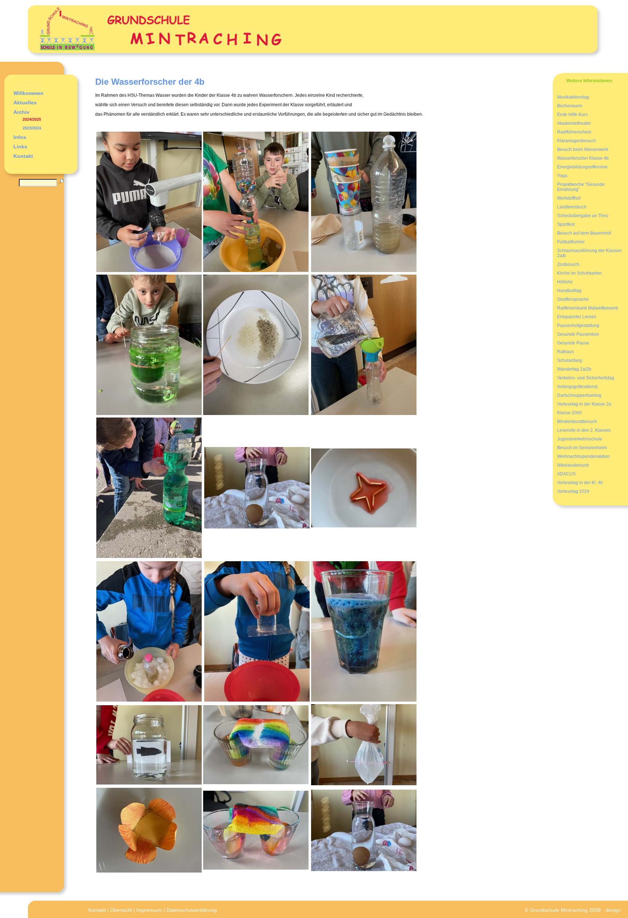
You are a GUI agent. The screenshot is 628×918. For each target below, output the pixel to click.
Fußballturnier (571, 241)
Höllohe (565, 281)
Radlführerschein (574, 132)
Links (20, 146)
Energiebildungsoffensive (582, 166)
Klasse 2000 (569, 412)
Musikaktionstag (573, 97)
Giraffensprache (573, 299)
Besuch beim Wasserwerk (582, 149)
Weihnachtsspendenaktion (583, 456)
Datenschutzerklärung (191, 910)
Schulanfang (569, 360)
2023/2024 (32, 128)
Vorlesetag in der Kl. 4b (580, 482)
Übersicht (121, 910)
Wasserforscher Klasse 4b (583, 158)
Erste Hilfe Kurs (572, 114)
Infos (19, 137)
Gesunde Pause (573, 343)
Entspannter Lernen (576, 316)
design (613, 910)
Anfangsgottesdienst (577, 386)
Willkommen (28, 93)
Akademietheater (574, 123)
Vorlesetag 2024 (573, 491)
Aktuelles (25, 102)
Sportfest (566, 224)
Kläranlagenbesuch (576, 140)
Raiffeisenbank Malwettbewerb (587, 308)
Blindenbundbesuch (577, 421)
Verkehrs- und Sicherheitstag (585, 377)
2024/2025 (32, 119)
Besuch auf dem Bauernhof (584, 233)
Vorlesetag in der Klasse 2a (584, 404)
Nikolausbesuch (573, 465)
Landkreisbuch (572, 206)
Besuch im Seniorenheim (582, 447)
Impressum (149, 910)
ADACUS (566, 473)
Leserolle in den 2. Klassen (584, 430)
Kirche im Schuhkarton (579, 273)
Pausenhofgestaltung (578, 325)
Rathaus (565, 351)
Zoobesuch (568, 264)
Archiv (21, 112)
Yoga (562, 175)
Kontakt (23, 156)
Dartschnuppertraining (579, 395)
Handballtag (569, 290)
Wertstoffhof (568, 198)
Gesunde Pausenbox (578, 334)
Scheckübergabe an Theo (582, 215)
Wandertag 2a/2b (574, 369)
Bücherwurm (569, 105)
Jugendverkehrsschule (579, 439)
